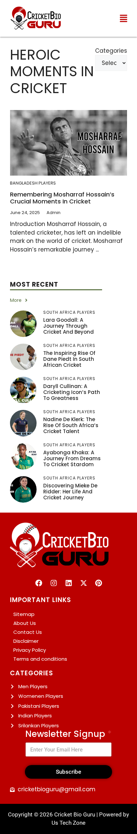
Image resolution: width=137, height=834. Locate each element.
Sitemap (24, 614)
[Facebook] (39, 583)
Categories (111, 51)
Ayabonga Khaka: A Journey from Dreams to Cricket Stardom (72, 458)
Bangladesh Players (33, 183)
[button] (123, 18)
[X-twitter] (83, 583)
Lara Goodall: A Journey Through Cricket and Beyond (68, 325)
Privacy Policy (29, 649)
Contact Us (27, 632)
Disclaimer (26, 641)
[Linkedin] (68, 583)
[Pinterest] (98, 583)
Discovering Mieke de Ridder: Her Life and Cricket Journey (70, 491)
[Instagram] (54, 583)
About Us (24, 623)
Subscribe (68, 771)
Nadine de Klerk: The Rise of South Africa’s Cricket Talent (70, 425)
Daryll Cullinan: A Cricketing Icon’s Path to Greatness (71, 392)
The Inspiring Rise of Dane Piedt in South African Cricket (69, 359)
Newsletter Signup (68, 734)
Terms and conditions (40, 658)
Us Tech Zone (68, 822)
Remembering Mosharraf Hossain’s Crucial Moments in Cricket (62, 198)
